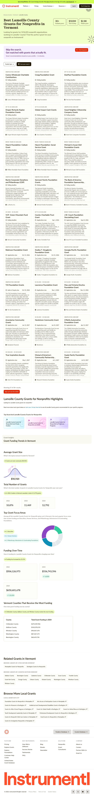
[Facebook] (73, 792)
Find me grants (83, 50)
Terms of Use (42, 792)
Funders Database (61, 732)
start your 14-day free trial (33, 407)
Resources (62, 6)
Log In (74, 6)
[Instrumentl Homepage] (10, 6)
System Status (52, 792)
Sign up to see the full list (12, 392)
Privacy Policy (32, 792)
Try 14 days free (85, 6)
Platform (25, 6)
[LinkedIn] (88, 792)
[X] (78, 792)
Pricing (36, 6)
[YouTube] (83, 792)
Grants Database (47, 6)
